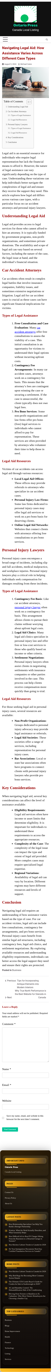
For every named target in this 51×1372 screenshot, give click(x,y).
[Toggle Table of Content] (28, 102)
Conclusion (12, 142)
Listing (7, 1354)
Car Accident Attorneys (17, 111)
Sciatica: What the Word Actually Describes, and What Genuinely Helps (27, 1231)
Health (7, 1337)
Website (6, 1100)
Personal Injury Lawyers (17, 124)
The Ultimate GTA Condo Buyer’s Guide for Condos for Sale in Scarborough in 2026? (25, 1283)
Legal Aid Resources (19, 120)
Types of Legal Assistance (21, 115)
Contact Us (9, 1192)
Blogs (7, 1326)
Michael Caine (26, 64)
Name (6, 1069)
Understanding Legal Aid (18, 107)
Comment (9, 1023)
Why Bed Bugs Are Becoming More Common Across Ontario (26, 1277)
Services (8, 1359)
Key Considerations (15, 137)
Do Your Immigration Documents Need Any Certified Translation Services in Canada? (25, 1250)
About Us (8, 1203)
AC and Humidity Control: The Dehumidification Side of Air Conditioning (25, 1289)
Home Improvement (12, 1331)
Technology (9, 1348)
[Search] (47, 39)
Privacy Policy (10, 1198)
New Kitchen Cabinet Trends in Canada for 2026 (27, 1245)
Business (16, 970)
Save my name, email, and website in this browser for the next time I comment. (25, 1117)
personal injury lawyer (28, 607)
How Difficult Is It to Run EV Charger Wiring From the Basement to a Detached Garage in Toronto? (26, 1238)
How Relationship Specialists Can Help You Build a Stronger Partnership (25, 1225)
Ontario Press (25, 25)
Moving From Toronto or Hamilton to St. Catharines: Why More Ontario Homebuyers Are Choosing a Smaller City (27, 1296)
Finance (8, 1342)
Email (6, 1084)
